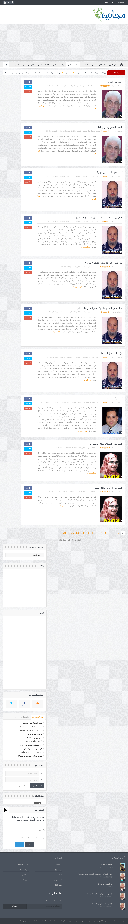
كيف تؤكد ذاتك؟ (114, 398)
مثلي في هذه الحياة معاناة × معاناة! (30, 727)
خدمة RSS (58, 885)
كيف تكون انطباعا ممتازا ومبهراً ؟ (106, 443)
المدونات (15, 717)
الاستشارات (58, 880)
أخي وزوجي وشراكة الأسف (33, 738)
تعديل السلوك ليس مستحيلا (32, 723)
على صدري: (94, 73)
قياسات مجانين (43, 65)
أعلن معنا (26, 880)
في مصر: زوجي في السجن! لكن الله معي (28, 749)
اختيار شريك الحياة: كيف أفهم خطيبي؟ (29, 730)
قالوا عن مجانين (28, 65)
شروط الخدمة (25, 869)
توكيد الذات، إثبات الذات (110, 353)
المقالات (85, 65)
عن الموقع (112, 65)
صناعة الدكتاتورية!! (106, 864)
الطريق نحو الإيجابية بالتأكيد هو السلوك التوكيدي (99, 217)
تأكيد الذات (116, 86)
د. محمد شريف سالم (89, 176)
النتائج (20, 844)
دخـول (113, 2)
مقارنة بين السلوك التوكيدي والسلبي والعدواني (99, 308)
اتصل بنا (105, 2)
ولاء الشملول (92, 448)
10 (84, 533)
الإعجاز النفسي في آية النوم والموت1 (100, 904)
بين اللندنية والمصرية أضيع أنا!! (31, 752)
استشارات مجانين (98, 65)
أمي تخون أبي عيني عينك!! (33, 741)
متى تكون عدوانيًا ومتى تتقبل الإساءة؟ (103, 263)
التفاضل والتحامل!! (21, 73)
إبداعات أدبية (25, 717)
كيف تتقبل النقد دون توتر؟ (109, 172)
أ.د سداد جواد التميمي (89, 86)
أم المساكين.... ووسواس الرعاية (31, 745)
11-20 (78, 533)
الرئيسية (121, 2)
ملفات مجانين (73, 65)
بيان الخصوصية (24, 875)
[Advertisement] (64, 42)
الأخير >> (63, 533)
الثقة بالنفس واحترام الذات (109, 127)
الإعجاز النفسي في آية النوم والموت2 (100, 894)
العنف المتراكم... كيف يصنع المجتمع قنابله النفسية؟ (95, 874)
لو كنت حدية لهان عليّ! (34, 734)
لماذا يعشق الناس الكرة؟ (104, 884)
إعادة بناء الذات (115, 82)
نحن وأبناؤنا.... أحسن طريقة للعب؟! (30, 756)
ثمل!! (10, 73)
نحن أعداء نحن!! (82, 73)
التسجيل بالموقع (24, 864)
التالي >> (71, 533)
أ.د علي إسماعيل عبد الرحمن (87, 402)
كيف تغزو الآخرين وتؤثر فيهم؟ (108, 487)
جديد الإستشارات (38, 717)
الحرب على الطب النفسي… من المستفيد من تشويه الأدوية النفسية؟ (52, 73)
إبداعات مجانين (58, 65)
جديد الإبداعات (38, 796)
